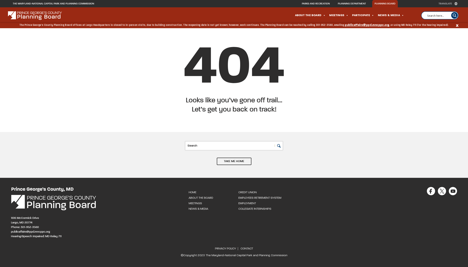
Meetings (336, 15)
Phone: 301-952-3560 (25, 227)
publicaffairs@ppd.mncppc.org (367, 25)
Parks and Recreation (316, 3)
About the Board (308, 15)
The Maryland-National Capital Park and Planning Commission (53, 3)
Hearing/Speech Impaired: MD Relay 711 (36, 236)
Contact (247, 248)
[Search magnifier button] (454, 15)
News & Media (389, 15)
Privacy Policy (225, 248)
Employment (247, 203)
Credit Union (247, 192)
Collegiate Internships (254, 208)
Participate (361, 15)
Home (192, 192)
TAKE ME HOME (234, 161)
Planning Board (385, 3)
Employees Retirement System (259, 197)
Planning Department (352, 3)
